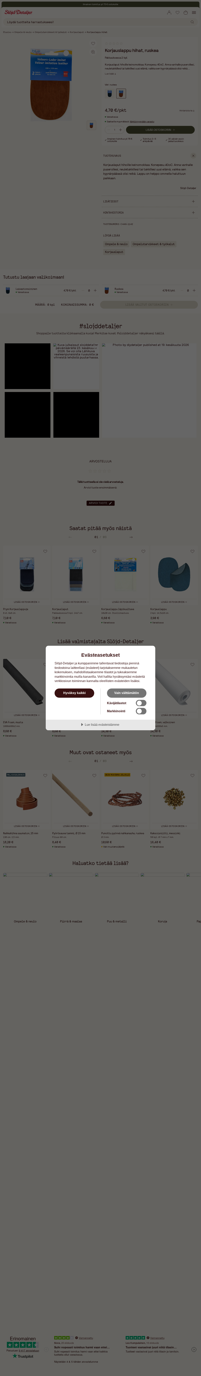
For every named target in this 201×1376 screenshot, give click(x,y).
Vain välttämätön (126, 693)
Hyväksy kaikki (74, 693)
